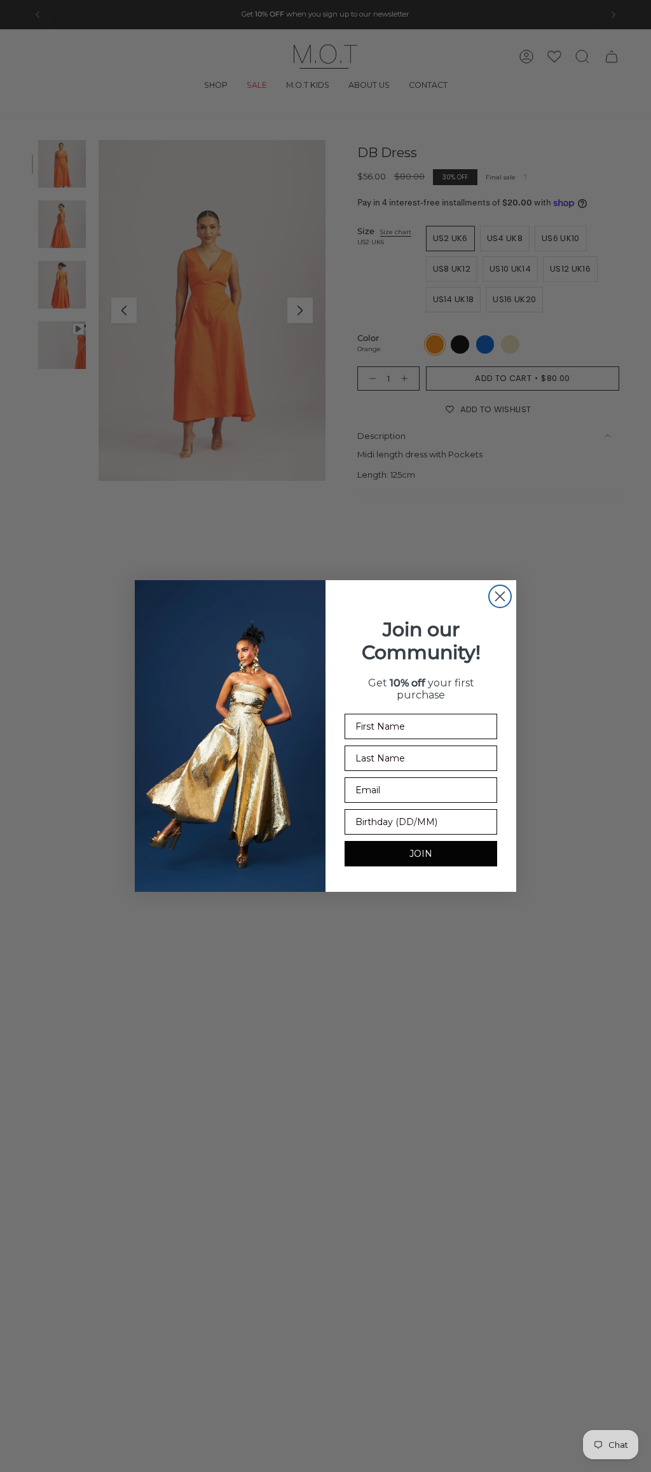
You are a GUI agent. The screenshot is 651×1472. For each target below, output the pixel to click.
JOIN (420, 853)
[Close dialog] (500, 596)
